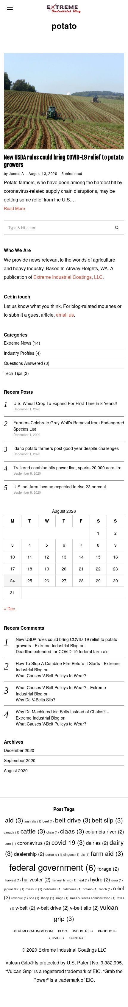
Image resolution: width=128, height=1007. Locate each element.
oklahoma (72, 889)
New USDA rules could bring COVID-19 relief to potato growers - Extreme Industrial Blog (66, 642)
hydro (100, 879)
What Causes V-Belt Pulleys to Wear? (51, 675)
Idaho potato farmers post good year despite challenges (66, 448)
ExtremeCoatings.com (32, 930)
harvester (36, 879)
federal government (52, 867)
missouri (34, 889)
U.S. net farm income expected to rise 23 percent (59, 487)
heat (83, 880)
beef (48, 821)
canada (11, 832)
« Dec (9, 609)
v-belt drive (53, 907)
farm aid (107, 853)
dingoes (71, 854)
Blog (62, 930)
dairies (97, 842)
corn (10, 843)
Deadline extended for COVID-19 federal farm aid (62, 651)
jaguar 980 (14, 889)
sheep (47, 898)
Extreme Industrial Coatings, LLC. (68, 276)
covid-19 (68, 842)
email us (65, 314)
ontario (90, 889)
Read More (14, 208)
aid (14, 819)
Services (56, 937)
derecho (54, 854)
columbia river (104, 831)
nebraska (52, 889)
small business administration (92, 898)
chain (52, 832)
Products (107, 930)
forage (108, 868)
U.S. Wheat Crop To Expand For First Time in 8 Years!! (65, 403)
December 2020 (19, 750)
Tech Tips (13, 373)
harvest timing (64, 880)
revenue (19, 898)
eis (85, 854)
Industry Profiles (19, 353)
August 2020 (16, 770)
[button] (117, 228)
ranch (105, 889)
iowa (117, 880)
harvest (13, 880)
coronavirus (33, 842)
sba (34, 898)
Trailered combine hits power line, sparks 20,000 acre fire (67, 467)
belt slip (107, 819)
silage (61, 898)
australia (32, 821)
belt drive (72, 819)
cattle (33, 830)
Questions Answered (23, 363)
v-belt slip (84, 907)
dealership (29, 853)
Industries (83, 930)
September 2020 (19, 760)
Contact (77, 937)
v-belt (25, 907)
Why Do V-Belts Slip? (35, 699)
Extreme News (17, 343)
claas (72, 830)
